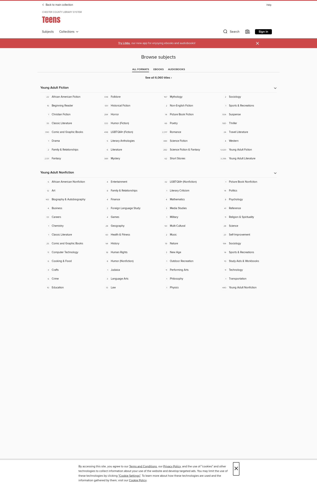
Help (269, 5)
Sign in (263, 32)
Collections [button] (67, 32)
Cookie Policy (137, 480)
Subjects (48, 32)
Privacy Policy (172, 466)
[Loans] (247, 32)
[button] (231, 32)
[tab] (140, 69)
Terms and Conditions (143, 466)
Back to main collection (59, 5)
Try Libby (124, 43)
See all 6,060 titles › (158, 78)
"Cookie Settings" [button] (129, 476)
